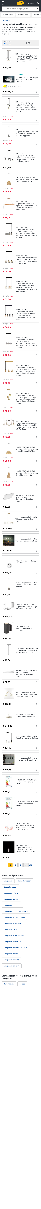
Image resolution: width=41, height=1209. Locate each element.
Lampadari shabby (11, 899)
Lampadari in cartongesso (14, 917)
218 (30, 865)
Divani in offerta (8, 14)
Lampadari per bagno (12, 905)
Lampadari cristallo (11, 960)
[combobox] (20, 8)
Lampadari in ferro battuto (14, 935)
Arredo (22, 984)
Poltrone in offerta (23, 14)
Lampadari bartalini (11, 966)
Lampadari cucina (11, 954)
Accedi (31, 3)
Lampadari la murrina (12, 923)
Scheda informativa (14, 86)
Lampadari (6, 20)
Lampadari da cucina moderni (16, 948)
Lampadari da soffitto (12, 942)
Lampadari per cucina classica (16, 911)
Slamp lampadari (24, 881)
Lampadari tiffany (11, 893)
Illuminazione (9, 984)
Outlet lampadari (10, 887)
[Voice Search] (37, 9)
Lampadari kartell (11, 929)
